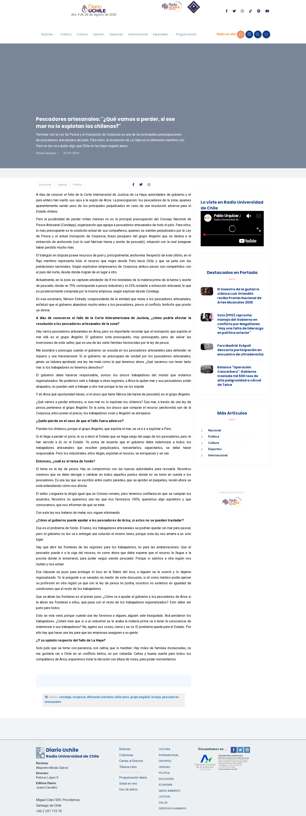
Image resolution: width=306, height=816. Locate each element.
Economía (45, 184)
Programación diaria (133, 777)
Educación (166, 778)
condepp (65, 697)
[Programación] (249, 34)
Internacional (138, 34)
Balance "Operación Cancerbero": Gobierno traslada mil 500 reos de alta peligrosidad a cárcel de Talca (239, 376)
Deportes (116, 34)
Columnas (126, 755)
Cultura (82, 34)
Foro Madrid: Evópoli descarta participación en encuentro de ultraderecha (240, 350)
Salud (163, 802)
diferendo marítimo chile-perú (108, 697)
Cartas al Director (131, 761)
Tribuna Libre (128, 767)
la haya (156, 697)
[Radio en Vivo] (241, 34)
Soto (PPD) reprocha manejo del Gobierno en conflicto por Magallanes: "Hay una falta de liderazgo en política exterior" (240, 324)
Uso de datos (128, 789)
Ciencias (164, 767)
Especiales (160, 34)
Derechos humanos (172, 808)
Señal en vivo (128, 783)
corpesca (79, 697)
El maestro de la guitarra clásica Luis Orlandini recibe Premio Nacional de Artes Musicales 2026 (239, 296)
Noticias (47, 34)
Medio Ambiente (169, 790)
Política (66, 34)
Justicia (62, 184)
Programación (186, 34)
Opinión (98, 34)
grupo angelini (140, 697)
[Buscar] (258, 34)
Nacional (214, 430)
